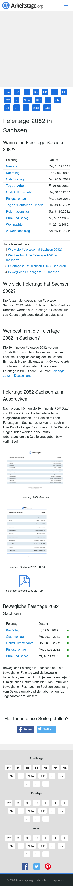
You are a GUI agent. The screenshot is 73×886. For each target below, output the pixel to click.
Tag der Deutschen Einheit (24, 205)
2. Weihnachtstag (18, 230)
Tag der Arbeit (15, 185)
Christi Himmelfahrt (19, 192)
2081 (36, 108)
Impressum (59, 880)
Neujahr (11, 166)
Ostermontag (15, 179)
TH (26, 108)
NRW (27, 100)
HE (64, 92)
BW (8, 92)
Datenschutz (42, 880)
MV (8, 100)
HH (54, 92)
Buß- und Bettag (17, 218)
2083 (47, 108)
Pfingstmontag (16, 198)
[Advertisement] (36, 50)
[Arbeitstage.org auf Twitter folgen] (36, 868)
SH (16, 108)
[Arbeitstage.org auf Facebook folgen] (25, 868)
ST (7, 108)
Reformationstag (17, 211)
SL (48, 100)
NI (16, 100)
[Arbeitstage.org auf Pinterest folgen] (48, 868)
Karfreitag (12, 172)
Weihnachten (15, 224)
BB (36, 92)
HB (45, 92)
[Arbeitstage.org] (22, 9)
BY (17, 92)
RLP (38, 100)
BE (26, 92)
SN (57, 100)
